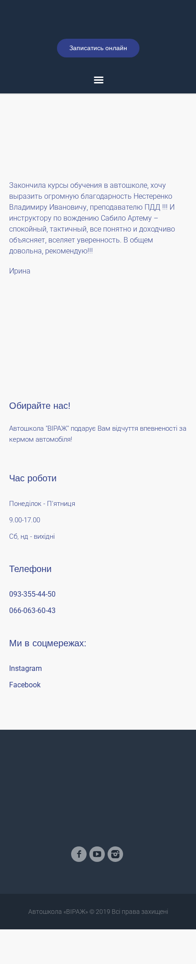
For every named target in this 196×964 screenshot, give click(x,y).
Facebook (25, 726)
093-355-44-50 (32, 635)
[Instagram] (115, 895)
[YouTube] (97, 895)
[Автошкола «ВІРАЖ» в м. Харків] (98, 40)
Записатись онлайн (98, 89)
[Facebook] (79, 895)
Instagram (25, 710)
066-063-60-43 (32, 652)
